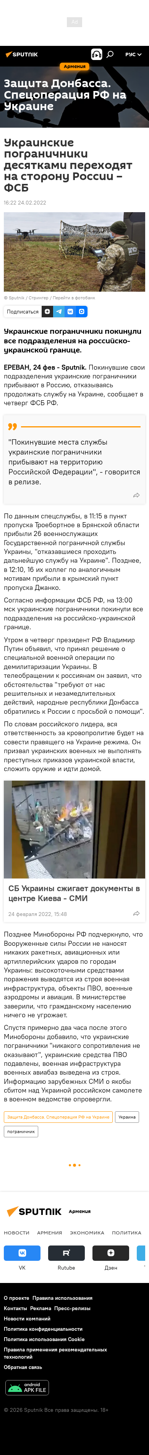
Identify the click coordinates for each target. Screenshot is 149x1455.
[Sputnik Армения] (23, 57)
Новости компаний (27, 1318)
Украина (127, 1117)
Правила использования (62, 1297)
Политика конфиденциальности (43, 1328)
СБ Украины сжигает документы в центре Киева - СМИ (74, 893)
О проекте (16, 1297)
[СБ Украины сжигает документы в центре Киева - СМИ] (74, 830)
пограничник (21, 1131)
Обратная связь (23, 1367)
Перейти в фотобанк (74, 297)
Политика (126, 1232)
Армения (49, 1232)
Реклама (40, 1308)
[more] (136, 495)
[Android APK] (27, 1388)
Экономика (87, 1232)
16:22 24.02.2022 (25, 202)
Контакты (15, 1308)
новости (16, 1232)
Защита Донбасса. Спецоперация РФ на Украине (58, 1117)
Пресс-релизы (72, 1308)
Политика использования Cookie (44, 1339)
